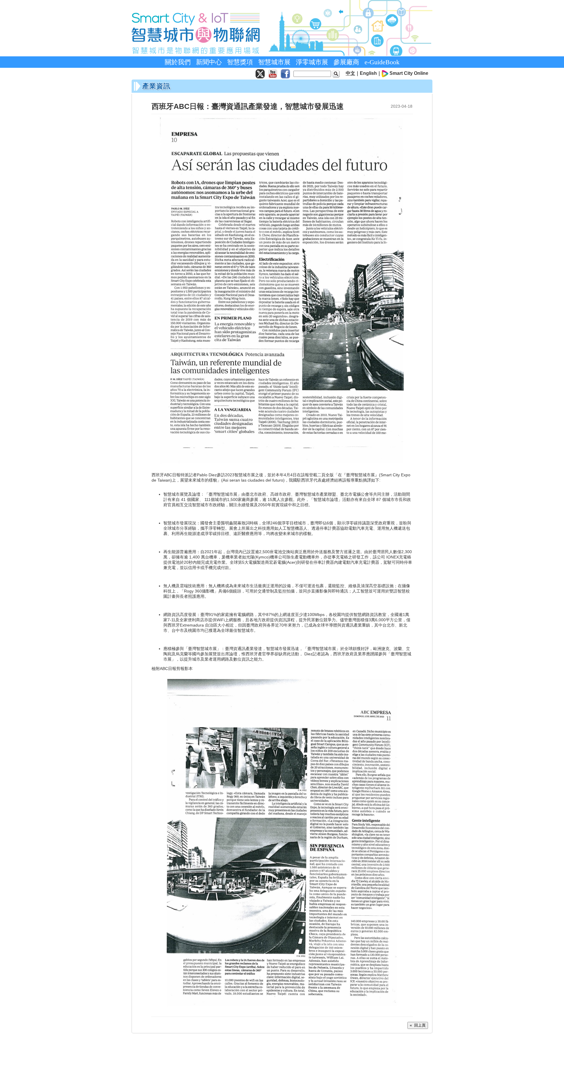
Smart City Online (409, 73)
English (368, 73)
